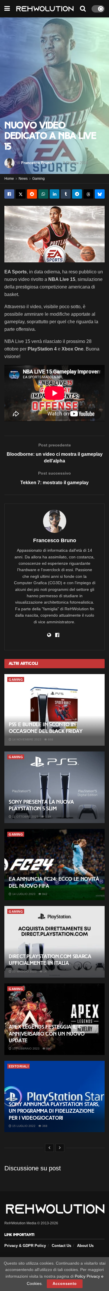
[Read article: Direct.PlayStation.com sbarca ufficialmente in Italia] (54, 942)
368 (44, 1125)
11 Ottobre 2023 (24, 816)
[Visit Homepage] (45, 9)
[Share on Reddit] (32, 194)
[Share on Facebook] (9, 194)
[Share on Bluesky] (100, 194)
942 (44, 894)
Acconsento (65, 1283)
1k (44, 971)
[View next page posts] (60, 1148)
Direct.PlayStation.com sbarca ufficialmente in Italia (50, 959)
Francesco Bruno (36, 163)
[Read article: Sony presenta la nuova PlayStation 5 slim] (54, 787)
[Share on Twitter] (21, 194)
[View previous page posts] (49, 1148)
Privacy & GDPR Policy (25, 1245)
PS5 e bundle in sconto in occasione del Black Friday (46, 727)
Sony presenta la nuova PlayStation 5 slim (41, 805)
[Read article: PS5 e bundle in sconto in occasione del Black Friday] (54, 710)
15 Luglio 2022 (23, 1125)
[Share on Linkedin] (55, 194)
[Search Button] (83, 8)
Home (9, 179)
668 (50, 739)
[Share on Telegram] (77, 194)
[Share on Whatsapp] (43, 194)
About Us (85, 1245)
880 (48, 1048)
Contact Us (61, 1245)
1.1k (47, 816)
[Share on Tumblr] (66, 194)
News (23, 179)
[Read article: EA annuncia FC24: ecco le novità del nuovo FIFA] (54, 864)
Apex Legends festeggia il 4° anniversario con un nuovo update (47, 1034)
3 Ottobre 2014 (75, 163)
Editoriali (18, 1066)
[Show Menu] (7, 8)
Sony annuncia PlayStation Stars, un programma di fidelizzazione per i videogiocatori (54, 1111)
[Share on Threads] (88, 194)
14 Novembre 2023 (26, 739)
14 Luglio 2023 (23, 894)
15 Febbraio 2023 (25, 1048)
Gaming (38, 179)
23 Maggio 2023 (24, 971)
